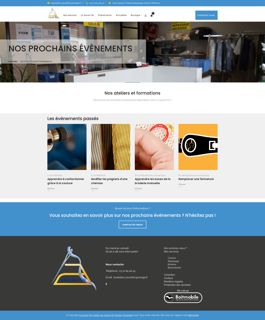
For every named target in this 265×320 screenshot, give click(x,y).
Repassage (173, 261)
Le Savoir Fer (88, 15)
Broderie (172, 264)
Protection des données (177, 284)
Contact (168, 278)
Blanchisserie (174, 267)
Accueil (12, 61)
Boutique (136, 15)
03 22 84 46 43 (96, 3)
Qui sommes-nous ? (175, 248)
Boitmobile (193, 315)
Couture (172, 258)
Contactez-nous (206, 15)
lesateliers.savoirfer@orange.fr (65, 3)
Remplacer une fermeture (196, 179)
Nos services (70, 15)
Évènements (105, 15)
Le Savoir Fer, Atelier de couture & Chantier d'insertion (106, 315)
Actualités (121, 15)
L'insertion (169, 274)
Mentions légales (173, 281)
